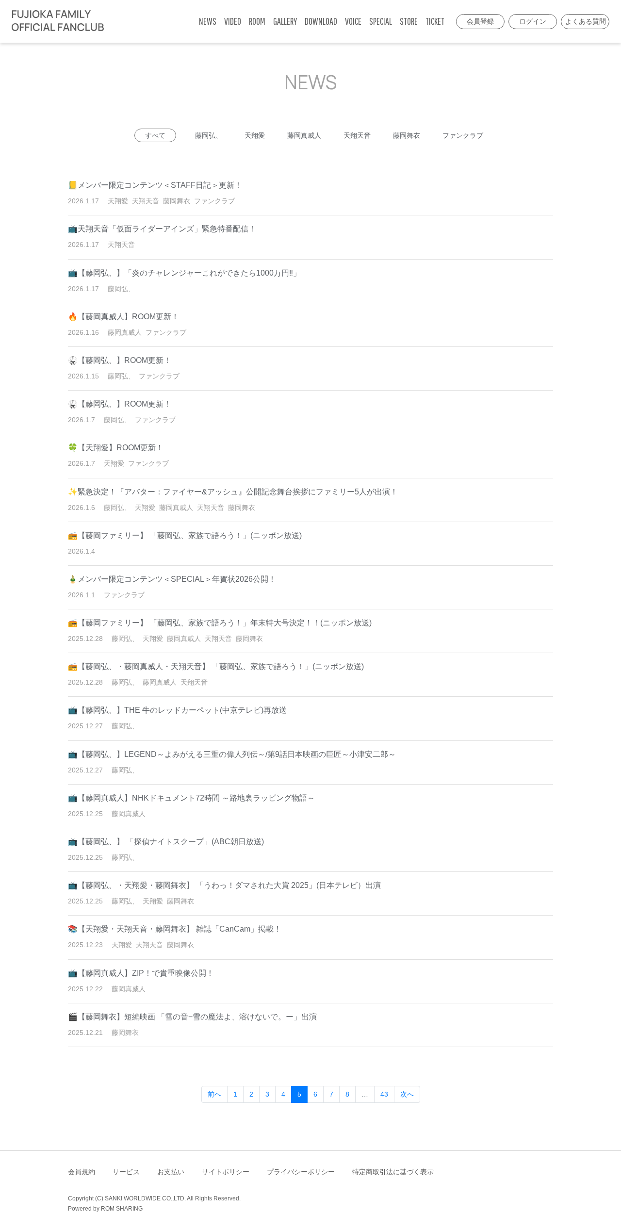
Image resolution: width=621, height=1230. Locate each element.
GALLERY (285, 21)
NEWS (207, 21)
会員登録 (480, 21)
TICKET (434, 21)
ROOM (257, 21)
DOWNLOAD (321, 21)
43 (384, 1094)
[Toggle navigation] (114, 21)
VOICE (353, 21)
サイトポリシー (225, 1172)
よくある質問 (585, 21)
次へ (407, 1094)
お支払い (170, 1172)
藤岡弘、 (208, 135)
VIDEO (232, 21)
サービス (126, 1172)
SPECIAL (380, 21)
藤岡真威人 (304, 135)
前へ (214, 1094)
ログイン (532, 21)
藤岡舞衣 (406, 135)
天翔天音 (357, 135)
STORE (409, 21)
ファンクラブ (462, 135)
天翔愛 (255, 135)
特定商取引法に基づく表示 (393, 1172)
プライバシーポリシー (301, 1172)
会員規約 (81, 1172)
